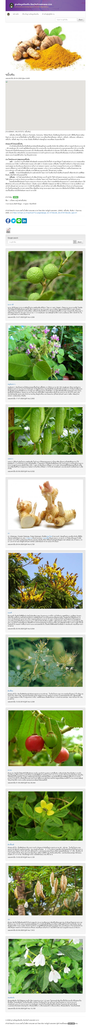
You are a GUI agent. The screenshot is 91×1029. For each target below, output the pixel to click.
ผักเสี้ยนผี (11, 844)
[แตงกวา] (45, 431)
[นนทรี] (45, 580)
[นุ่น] (45, 890)
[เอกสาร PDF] (8, 230)
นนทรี (10, 612)
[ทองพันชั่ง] (45, 966)
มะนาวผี (10, 304)
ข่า (9, 533)
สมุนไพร (49, 536)
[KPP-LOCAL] (8, 14)
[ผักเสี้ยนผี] (45, 816)
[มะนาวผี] (45, 275)
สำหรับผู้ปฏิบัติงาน (48, 14)
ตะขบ (10, 770)
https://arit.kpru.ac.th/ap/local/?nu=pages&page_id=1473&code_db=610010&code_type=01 (45, 213)
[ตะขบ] (45, 738)
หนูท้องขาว (11, 384)
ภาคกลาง (29, 538)
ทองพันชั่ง (11, 997)
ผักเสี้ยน (10, 691)
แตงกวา (10, 458)
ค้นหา (81, 19)
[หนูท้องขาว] (45, 353)
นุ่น (9, 919)
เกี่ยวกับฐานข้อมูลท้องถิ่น (30, 14)
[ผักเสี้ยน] (45, 662)
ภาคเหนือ (46, 538)
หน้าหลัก (16, 14)
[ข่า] (45, 504)
